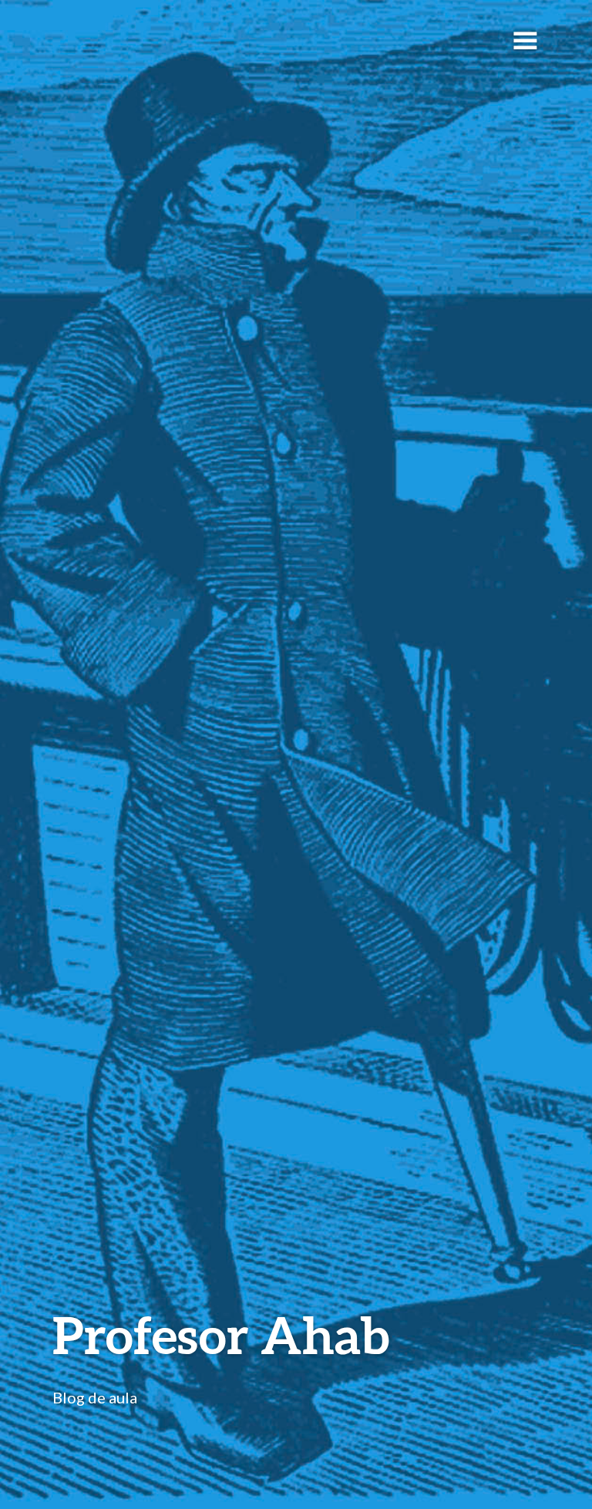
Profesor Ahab (220, 1334)
